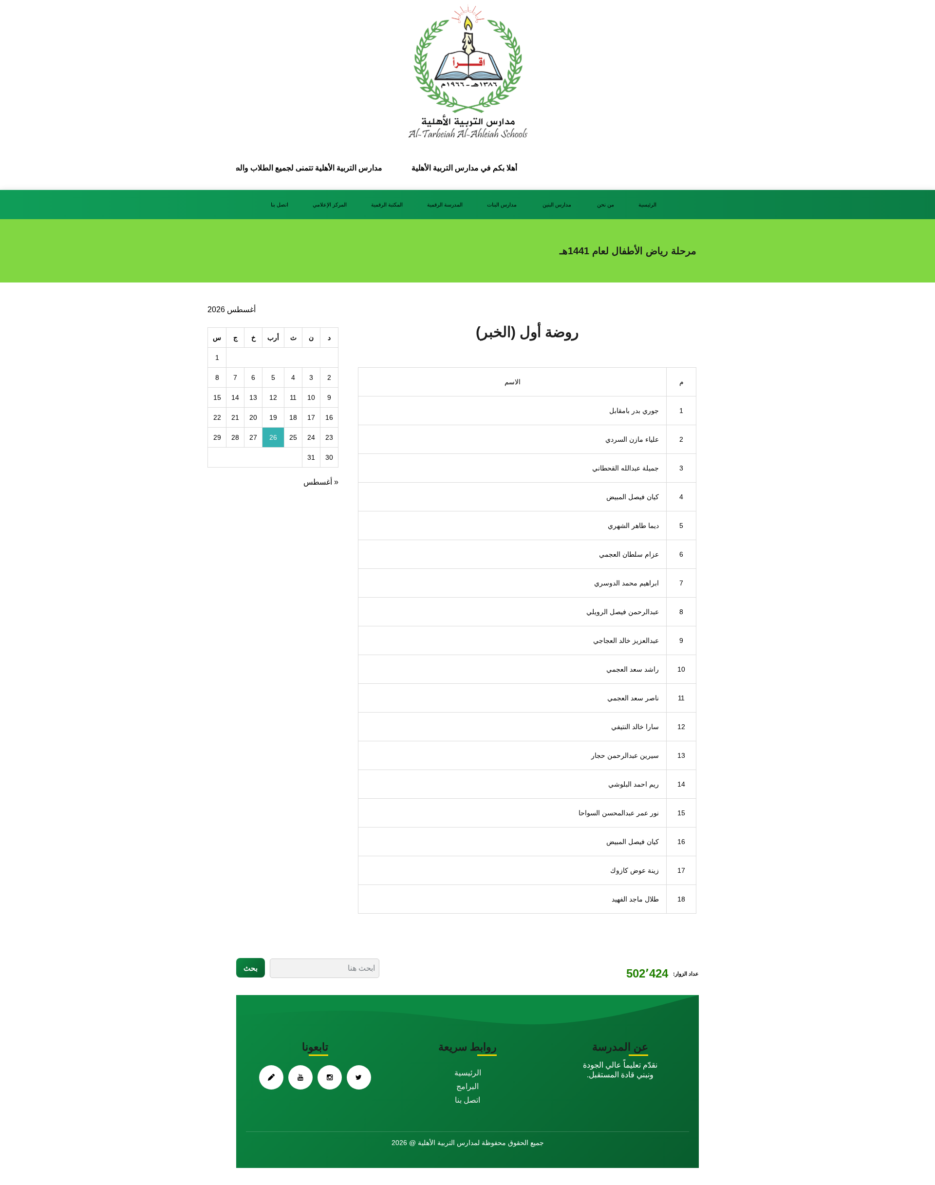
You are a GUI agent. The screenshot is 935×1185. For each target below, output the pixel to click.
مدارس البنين (557, 204)
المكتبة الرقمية (387, 204)
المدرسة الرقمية (445, 204)
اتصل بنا (279, 204)
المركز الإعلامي (330, 204)
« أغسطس (320, 482)
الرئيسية (647, 204)
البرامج (467, 1086)
